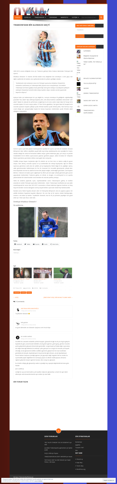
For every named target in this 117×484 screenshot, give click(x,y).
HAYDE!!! (86, 88)
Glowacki (16, 292)
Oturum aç (80, 459)
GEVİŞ (15, 297)
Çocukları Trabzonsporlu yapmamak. (55, 448)
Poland (23, 292)
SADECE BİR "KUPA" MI (91, 100)
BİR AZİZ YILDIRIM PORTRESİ (92, 78)
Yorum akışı (80, 466)
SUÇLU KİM (47, 453)
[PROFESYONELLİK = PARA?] (22, 273)
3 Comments (44, 288)
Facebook (80, 36)
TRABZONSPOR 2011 (40, 279)
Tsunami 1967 (79, 447)
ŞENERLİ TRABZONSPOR (91, 93)
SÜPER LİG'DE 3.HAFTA (90, 105)
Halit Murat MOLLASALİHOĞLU (30, 308)
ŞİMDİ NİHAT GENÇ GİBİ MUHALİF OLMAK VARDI (58, 297)
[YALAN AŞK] (63, 273)
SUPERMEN (87, 51)
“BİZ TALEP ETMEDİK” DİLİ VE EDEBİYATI (56, 442)
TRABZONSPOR (40, 17)
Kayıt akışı (79, 462)
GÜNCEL (17, 17)
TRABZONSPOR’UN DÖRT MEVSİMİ (55, 456)
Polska (29, 292)
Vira (76, 450)
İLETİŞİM (75, 17)
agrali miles (28, 288)
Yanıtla (34, 310)
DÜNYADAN (53, 17)
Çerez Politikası (38, 481)
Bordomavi (78, 442)
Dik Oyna (15, 477)
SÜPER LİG (27, 17)
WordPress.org (81, 469)
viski (45, 444)
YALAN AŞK (57, 279)
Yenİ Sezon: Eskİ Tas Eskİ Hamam (54, 460)
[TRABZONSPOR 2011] (43, 273)
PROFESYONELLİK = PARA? (21, 279)
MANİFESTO (64, 17)
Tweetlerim (80, 30)
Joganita (77, 445)
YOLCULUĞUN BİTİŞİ (90, 83)
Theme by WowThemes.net (26, 477)
